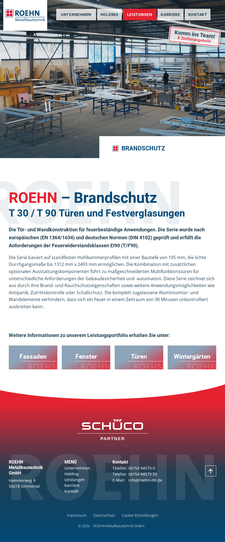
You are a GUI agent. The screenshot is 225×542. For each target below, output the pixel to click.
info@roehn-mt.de (145, 480)
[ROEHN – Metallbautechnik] (25, 15)
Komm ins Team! (195, 36)
